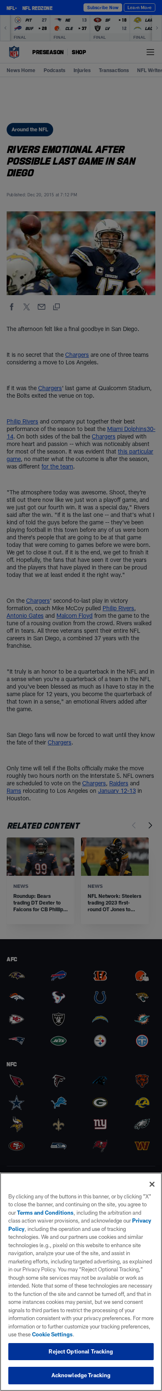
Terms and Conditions (45, 1212)
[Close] (152, 1184)
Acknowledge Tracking (81, 1375)
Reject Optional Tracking (81, 1351)
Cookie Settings (52, 1334)
